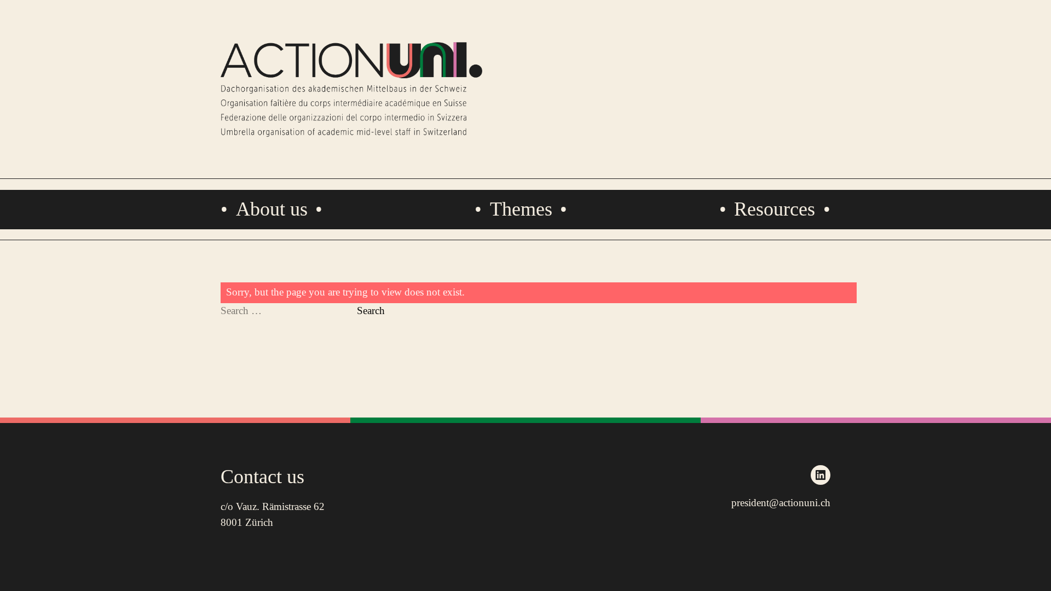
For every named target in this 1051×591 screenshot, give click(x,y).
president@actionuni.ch (780, 502)
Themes (521, 209)
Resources (774, 209)
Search (371, 310)
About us (272, 209)
